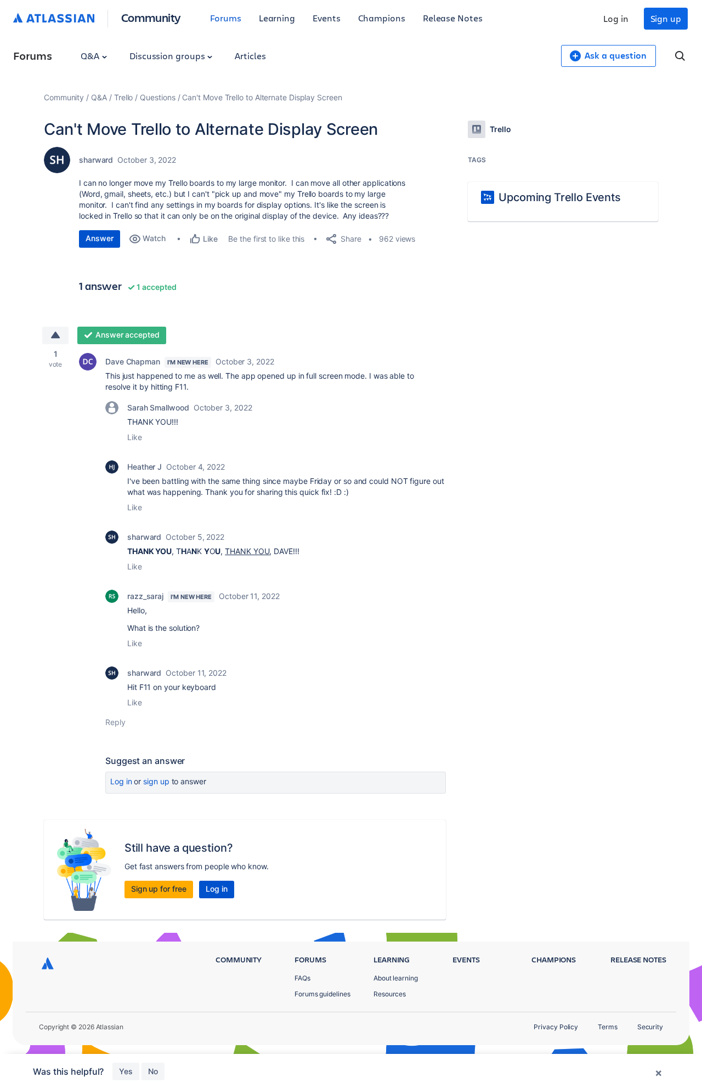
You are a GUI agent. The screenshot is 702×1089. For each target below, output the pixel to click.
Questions (157, 97)
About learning (395, 978)
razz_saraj (145, 596)
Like (134, 437)
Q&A (91, 55)
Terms (608, 1027)
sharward (96, 159)
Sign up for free (158, 888)
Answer (100, 238)
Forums (225, 18)
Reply (115, 722)
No (153, 1071)
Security (650, 1027)
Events (327, 18)
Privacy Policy (556, 1027)
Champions (381, 18)
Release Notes (453, 18)
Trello (123, 97)
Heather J (144, 466)
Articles (250, 55)
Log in (616, 18)
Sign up (665, 18)
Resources (389, 994)
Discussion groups (168, 55)
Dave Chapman (132, 361)
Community (151, 17)
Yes (126, 1071)
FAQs (302, 978)
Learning (277, 18)
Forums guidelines (322, 994)
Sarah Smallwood (158, 407)
